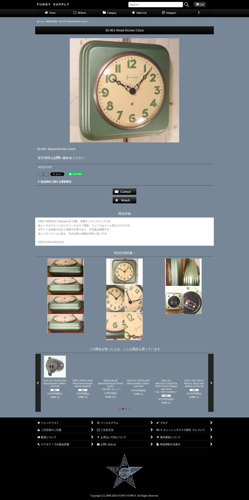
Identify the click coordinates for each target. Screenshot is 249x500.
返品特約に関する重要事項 (56, 181)
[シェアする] (43, 174)
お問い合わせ (62, 158)
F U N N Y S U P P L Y (53, 4)
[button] (199, 13)
